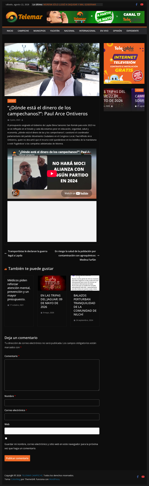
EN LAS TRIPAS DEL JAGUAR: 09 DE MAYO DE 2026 (51, 301)
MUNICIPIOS (39, 30)
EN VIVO (104, 30)
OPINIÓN (117, 30)
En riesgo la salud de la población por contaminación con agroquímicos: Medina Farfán (75, 255)
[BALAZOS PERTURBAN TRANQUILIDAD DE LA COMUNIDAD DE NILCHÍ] (85, 277)
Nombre (10, 396)
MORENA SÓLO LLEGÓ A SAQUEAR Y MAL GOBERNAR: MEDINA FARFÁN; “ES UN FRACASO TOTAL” (69, 6)
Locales (12, 101)
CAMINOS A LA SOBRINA (120, 98)
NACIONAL (69, 30)
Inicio (10, 30)
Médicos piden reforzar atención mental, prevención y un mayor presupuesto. (18, 289)
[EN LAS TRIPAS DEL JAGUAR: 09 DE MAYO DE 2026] (52, 277)
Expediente (133, 30)
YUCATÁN (55, 30)
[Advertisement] (51, 221)
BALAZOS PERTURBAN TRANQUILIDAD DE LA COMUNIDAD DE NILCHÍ (85, 304)
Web (7, 424)
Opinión (123, 90)
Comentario (12, 356)
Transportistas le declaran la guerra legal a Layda (27, 253)
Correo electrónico (16, 410)
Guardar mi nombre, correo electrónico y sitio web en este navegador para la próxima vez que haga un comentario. (51, 446)
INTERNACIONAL (87, 30)
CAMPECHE (23, 30)
